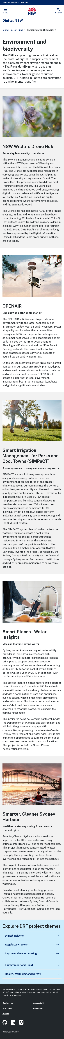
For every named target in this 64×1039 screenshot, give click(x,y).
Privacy (5, 1013)
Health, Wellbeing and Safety (32, 974)
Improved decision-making (32, 953)
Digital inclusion (32, 935)
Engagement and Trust (32, 965)
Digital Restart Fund (12, 30)
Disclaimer (38, 1008)
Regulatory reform (32, 944)
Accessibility (39, 1003)
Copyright (7, 1008)
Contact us (7, 1003)
